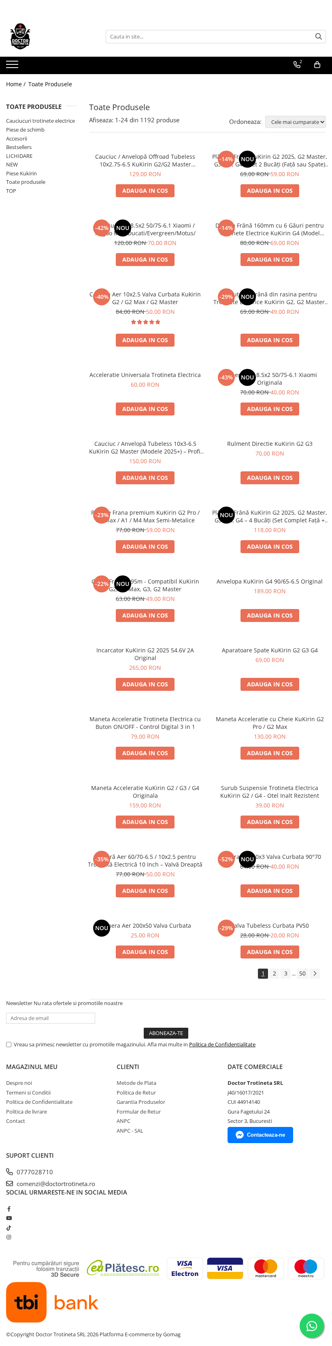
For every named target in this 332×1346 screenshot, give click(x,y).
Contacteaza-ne (266, 1135)
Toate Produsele (50, 84)
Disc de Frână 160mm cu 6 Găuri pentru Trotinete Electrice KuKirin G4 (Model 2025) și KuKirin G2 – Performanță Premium (269, 229)
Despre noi (19, 1082)
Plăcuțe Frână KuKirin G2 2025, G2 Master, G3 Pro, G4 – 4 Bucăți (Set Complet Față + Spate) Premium (269, 516)
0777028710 (34, 1172)
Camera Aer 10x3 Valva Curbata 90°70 (270, 856)
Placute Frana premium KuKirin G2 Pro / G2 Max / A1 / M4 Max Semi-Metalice (145, 516)
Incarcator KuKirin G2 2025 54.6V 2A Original (145, 654)
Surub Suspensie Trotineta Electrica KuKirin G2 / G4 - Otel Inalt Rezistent (269, 791)
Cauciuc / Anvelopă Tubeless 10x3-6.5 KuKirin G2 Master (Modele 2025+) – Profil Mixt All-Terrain (145, 447)
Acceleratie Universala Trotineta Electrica (145, 375)
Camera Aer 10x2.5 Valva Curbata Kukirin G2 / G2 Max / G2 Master (145, 298)
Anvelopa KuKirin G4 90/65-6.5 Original (270, 581)
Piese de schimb (25, 129)
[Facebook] (8, 1208)
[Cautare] (318, 36)
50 (302, 973)
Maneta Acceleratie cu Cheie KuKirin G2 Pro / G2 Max (270, 723)
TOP (11, 190)
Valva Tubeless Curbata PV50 (270, 925)
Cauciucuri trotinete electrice (40, 120)
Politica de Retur (136, 1092)
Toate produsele (25, 181)
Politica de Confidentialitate (222, 1044)
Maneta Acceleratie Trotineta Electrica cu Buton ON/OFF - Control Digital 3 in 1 (145, 723)
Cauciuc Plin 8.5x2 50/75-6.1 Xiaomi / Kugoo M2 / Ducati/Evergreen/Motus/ (145, 229)
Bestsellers (19, 147)
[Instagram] (8, 1237)
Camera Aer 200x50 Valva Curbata (145, 925)
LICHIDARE (19, 156)
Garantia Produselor (141, 1101)
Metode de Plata (136, 1082)
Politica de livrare (26, 1111)
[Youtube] (8, 1218)
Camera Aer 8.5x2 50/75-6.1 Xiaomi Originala (270, 378)
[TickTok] (8, 1227)
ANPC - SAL (130, 1130)
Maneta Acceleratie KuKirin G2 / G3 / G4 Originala (145, 791)
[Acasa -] (46, 36)
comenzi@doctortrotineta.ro (55, 1184)
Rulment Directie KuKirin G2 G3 (270, 443)
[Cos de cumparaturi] (317, 65)
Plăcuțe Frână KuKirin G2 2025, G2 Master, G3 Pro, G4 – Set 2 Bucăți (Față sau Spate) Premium (269, 160)
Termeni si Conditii (28, 1092)
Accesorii (16, 138)
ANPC (123, 1121)
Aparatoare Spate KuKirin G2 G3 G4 (270, 650)
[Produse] (13, 67)
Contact (15, 1121)
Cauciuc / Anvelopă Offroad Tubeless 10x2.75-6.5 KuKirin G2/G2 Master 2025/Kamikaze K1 (145, 160)
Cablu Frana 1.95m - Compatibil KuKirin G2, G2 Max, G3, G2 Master (145, 585)
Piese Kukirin (21, 173)
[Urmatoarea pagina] (314, 974)
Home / (16, 84)
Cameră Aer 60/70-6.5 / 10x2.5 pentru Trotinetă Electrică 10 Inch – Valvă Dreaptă (145, 860)
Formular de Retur (139, 1111)
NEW (12, 164)
